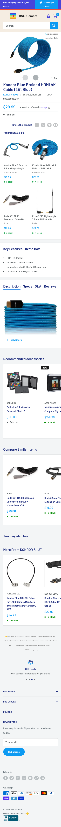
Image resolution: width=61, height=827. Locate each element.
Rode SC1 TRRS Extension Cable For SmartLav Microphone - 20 (20, 501)
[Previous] (25, 77)
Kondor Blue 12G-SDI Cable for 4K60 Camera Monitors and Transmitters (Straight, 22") (21, 604)
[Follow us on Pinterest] (24, 778)
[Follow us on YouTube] (30, 778)
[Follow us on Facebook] (5, 778)
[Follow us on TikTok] (36, 778)
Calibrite (11, 403)
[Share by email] (55, 124)
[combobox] (26, 25)
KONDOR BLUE (10, 94)
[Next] (35, 77)
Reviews (50, 286)
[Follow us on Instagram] (18, 778)
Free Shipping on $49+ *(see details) (16, 4)
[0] (55, 16)
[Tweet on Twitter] (49, 124)
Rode (9, 493)
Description (11, 286)
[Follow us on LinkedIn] (42, 778)
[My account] (48, 16)
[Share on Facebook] (37, 124)
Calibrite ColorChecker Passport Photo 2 (19, 409)
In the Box (32, 249)
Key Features (12, 249)
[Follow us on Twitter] (11, 778)
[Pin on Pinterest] (43, 124)
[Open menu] (5, 16)
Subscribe (14, 751)
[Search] (54, 25)
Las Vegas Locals (48, 4)
